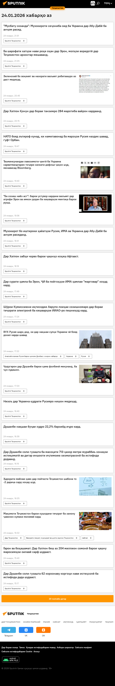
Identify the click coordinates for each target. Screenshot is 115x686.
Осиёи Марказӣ (31, 622)
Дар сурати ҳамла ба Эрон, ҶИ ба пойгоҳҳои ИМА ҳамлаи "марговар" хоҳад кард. (55, 283)
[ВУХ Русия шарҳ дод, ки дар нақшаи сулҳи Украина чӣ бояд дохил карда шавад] (95, 339)
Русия (83, 356)
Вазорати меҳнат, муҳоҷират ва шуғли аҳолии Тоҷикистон (50, 538)
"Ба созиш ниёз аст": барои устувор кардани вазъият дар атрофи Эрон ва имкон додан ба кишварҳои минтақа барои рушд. (39, 199)
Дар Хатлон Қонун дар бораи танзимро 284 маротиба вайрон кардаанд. (52, 111)
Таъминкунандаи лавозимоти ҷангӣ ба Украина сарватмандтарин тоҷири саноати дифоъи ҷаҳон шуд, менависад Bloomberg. (36, 165)
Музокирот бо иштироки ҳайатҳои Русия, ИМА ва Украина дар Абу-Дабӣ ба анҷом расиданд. (55, 232)
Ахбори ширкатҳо (65, 647)
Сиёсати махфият (83, 647)
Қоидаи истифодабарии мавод (41, 647)
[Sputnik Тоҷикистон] (14, 5)
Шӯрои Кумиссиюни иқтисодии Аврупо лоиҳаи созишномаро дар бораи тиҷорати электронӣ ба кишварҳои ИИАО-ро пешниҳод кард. (53, 308)
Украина (69, 356)
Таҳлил (109, 622)
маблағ (85, 538)
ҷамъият (81, 622)
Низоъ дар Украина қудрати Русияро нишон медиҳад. (40, 401)
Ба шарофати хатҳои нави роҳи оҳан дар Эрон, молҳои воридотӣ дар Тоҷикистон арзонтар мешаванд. (50, 53)
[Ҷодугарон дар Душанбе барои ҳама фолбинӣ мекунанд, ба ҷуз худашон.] (95, 374)
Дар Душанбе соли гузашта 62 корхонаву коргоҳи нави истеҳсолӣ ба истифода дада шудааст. (50, 575)
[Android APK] (10, 660)
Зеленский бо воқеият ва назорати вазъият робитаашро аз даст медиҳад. (39, 78)
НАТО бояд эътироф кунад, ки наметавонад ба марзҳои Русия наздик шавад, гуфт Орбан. (56, 138)
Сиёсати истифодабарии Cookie (16, 651)
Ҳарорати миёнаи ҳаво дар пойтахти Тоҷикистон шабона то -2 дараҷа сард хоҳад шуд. (40, 480)
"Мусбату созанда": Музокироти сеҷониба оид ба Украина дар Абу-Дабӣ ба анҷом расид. (54, 27)
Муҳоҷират (95, 622)
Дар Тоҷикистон (11, 538)
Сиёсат (56, 622)
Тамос (22, 647)
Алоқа (37, 651)
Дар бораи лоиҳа (9, 647)
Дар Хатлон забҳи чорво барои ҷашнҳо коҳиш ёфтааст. (41, 256)
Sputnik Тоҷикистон (13, 41)
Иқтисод (68, 622)
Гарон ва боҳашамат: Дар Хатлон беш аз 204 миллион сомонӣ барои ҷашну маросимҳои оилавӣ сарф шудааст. (54, 550)
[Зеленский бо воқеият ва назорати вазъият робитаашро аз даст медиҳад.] (95, 84)
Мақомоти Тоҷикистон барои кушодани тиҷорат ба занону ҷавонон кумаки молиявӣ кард (39, 515)
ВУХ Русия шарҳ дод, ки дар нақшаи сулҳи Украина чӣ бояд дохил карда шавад (40, 333)
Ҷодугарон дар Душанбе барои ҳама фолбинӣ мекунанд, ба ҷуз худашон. (40, 368)
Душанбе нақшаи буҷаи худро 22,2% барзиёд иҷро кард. (42, 426)
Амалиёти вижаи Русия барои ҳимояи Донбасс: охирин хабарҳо (31, 356)
